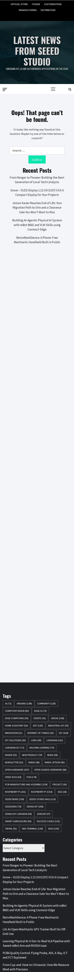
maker (11, 755)
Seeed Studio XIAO (42, 799)
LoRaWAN (55, 740)
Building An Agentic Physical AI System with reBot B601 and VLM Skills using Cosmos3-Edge (37, 224)
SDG (62, 791)
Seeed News (14, 799)
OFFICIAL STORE (19, 4)
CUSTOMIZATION (52, 4)
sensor (43, 813)
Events (40, 718)
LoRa (36, 740)
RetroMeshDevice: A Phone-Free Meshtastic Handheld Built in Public (37, 240)
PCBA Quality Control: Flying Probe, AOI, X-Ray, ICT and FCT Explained (35, 955)
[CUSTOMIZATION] (37, 15)
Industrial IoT (58, 725)
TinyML (11, 828)
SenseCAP (35, 806)
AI (8, 703)
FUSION (36, 4)
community (46, 703)
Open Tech (13, 777)
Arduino (24, 703)
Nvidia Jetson (55, 762)
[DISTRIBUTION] (50, 15)
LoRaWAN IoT (14, 747)
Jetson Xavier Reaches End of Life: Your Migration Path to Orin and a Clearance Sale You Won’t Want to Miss (37, 207)
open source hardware (50, 769)
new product (32, 755)
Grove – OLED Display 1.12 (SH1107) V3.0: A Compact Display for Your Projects (37, 192)
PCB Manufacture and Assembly (26, 784)
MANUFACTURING (28, 9)
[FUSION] (30, 15)
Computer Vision (17, 710)
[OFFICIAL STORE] (24, 15)
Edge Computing (16, 718)
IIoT (38, 725)
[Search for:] (37, 150)
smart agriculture (18, 821)
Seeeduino (13, 806)
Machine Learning (41, 747)
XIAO (53, 828)
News (52, 755)
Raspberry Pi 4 (41, 791)
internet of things (40, 733)
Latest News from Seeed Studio (37, 50)
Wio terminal (32, 828)
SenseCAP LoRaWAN (18, 813)
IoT (63, 733)
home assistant (16, 725)
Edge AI (40, 710)
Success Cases (48, 821)
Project (60, 784)
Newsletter (14, 762)
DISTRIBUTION (48, 9)
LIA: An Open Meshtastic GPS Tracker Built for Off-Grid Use (34, 931)
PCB (32, 777)
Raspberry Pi (15, 791)
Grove (57, 718)
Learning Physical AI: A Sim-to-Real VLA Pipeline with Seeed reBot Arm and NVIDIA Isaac (36, 943)
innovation (13, 733)
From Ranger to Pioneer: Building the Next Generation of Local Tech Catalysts (37, 180)
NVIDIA (34, 762)
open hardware (17, 769)
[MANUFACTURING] (44, 15)
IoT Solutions (15, 740)
